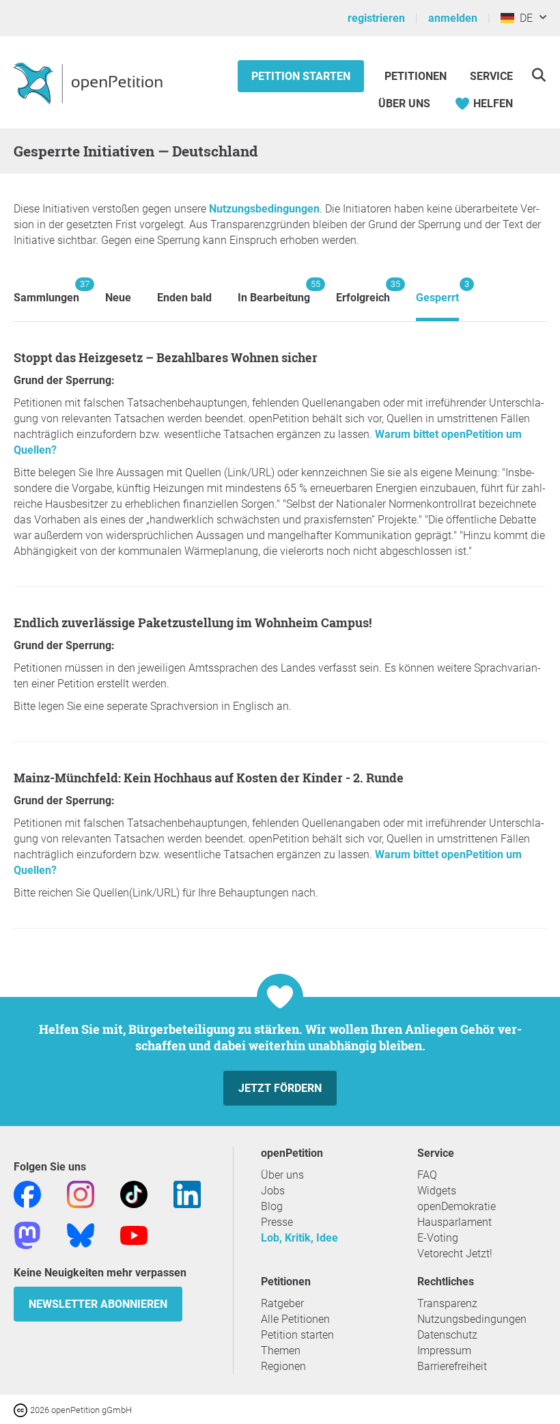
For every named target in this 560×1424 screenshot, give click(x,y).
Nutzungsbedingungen (264, 208)
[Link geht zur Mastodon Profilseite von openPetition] (27, 1234)
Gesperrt (437, 291)
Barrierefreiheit (452, 1366)
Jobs (273, 1190)
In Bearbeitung (274, 291)
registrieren (376, 18)
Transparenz (447, 1303)
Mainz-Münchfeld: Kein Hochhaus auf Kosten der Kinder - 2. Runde (209, 777)
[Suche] (538, 75)
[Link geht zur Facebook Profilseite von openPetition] (27, 1193)
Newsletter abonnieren (98, 1304)
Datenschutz (447, 1334)
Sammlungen (46, 291)
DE (523, 18)
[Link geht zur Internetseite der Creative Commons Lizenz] (22, 1409)
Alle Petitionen (295, 1319)
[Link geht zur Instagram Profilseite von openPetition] (80, 1193)
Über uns (282, 1174)
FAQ (427, 1174)
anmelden (452, 18)
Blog (272, 1206)
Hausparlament (454, 1222)
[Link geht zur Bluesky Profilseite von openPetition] (80, 1234)
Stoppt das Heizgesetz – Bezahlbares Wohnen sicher (166, 357)
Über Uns (404, 103)
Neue (118, 297)
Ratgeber (282, 1303)
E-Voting (437, 1237)
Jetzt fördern (280, 1088)
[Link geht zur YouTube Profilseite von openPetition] (134, 1234)
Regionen (283, 1366)
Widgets (436, 1190)
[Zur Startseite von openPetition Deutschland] (90, 82)
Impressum (444, 1350)
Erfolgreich (363, 291)
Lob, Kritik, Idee (299, 1237)
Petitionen (416, 76)
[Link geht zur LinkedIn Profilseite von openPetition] (187, 1193)
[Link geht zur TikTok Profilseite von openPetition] (134, 1193)
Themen (280, 1350)
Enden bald (184, 297)
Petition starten (300, 76)
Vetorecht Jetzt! (454, 1253)
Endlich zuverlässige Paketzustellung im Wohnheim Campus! (193, 622)
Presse (277, 1222)
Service (491, 76)
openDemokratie (456, 1206)
